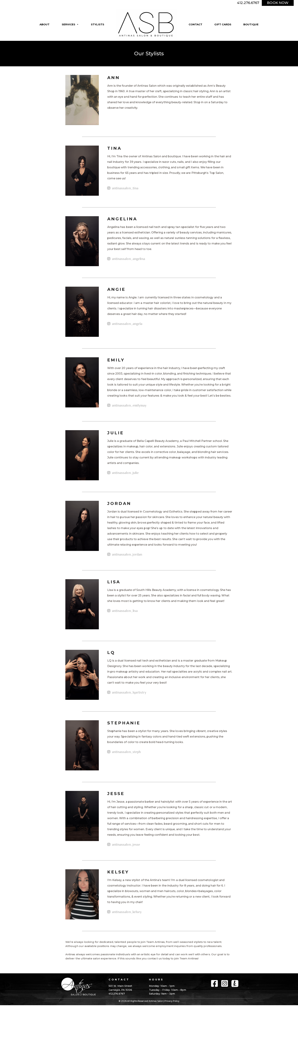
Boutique (251, 24)
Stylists (97, 24)
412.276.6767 (248, 3)
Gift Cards (222, 24)
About (44, 24)
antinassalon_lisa (124, 611)
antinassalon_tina (124, 188)
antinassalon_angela (126, 324)
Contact (195, 24)
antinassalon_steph (126, 752)
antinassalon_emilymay (129, 405)
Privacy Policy (172, 1001)
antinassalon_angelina (128, 259)
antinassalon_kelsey (126, 912)
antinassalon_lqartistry (128, 692)
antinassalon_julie (125, 473)
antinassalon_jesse (125, 844)
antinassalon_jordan (126, 554)
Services (68, 24)
